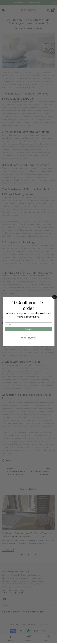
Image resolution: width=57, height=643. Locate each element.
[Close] (54, 297)
